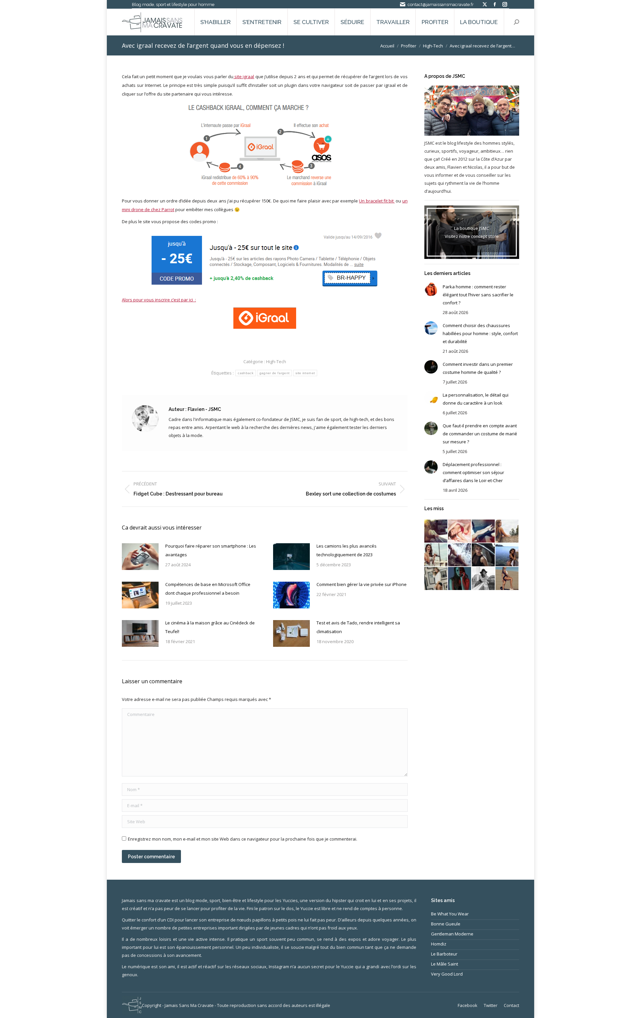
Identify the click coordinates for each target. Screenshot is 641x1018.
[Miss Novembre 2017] (507, 531)
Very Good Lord (447, 974)
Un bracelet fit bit (377, 201)
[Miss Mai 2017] (460, 579)
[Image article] (140, 556)
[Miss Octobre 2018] (436, 531)
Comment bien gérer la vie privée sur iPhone (361, 584)
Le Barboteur (444, 954)
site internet (305, 373)
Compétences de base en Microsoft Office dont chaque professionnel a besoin (207, 588)
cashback (245, 373)
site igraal (243, 77)
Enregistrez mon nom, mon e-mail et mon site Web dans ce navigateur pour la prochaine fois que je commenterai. (242, 839)
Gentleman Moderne (452, 934)
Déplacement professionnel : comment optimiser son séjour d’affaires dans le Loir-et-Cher (473, 472)
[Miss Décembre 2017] (483, 531)
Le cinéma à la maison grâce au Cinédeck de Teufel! (210, 627)
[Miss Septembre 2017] (460, 555)
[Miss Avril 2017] (483, 579)
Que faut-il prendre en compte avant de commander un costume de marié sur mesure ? (480, 434)
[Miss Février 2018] (460, 531)
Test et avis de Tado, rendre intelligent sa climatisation (358, 627)
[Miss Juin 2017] (436, 579)
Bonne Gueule (445, 924)
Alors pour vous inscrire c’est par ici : (159, 300)
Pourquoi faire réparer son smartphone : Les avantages (210, 550)
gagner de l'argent (274, 373)
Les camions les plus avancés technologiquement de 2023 (346, 550)
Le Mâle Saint (444, 964)
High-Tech (276, 361)
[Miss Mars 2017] (507, 579)
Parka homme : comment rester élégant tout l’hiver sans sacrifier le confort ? (478, 295)
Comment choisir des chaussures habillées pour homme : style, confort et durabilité (480, 333)
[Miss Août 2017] (483, 555)
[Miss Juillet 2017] (507, 555)
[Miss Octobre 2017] (436, 555)
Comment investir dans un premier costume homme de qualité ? (478, 368)
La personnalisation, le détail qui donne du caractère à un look (475, 399)
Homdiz (438, 944)
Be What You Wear (450, 914)
